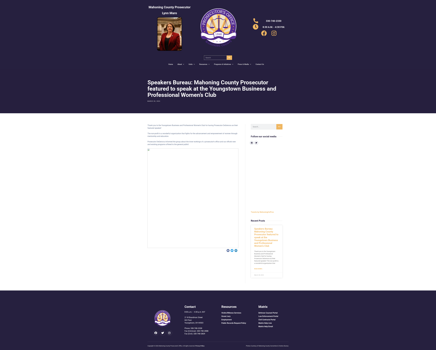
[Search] (229, 57)
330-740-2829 (199, 334)
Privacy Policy (199, 346)
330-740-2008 (202, 331)
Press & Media (243, 64)
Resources (203, 64)
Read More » (258, 269)
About (179, 64)
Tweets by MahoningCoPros (262, 212)
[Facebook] (252, 143)
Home (170, 64)
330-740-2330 (196, 328)
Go (279, 126)
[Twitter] (256, 143)
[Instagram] (169, 333)
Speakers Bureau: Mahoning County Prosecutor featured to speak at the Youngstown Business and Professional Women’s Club (266, 237)
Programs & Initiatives (222, 64)
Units (191, 64)
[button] (228, 250)
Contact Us (260, 64)
